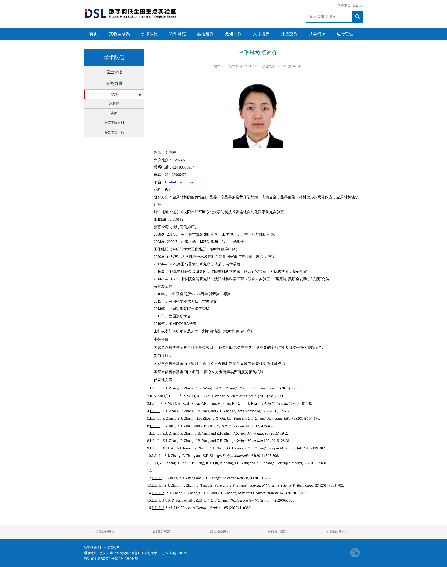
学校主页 (344, 5)
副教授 (114, 103)
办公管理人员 (114, 132)
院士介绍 (114, 72)
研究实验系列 (114, 123)
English (358, 5)
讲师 (114, 113)
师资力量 (114, 83)
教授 (114, 94)
